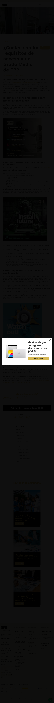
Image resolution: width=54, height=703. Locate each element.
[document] (27, 351)
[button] (49, 339)
